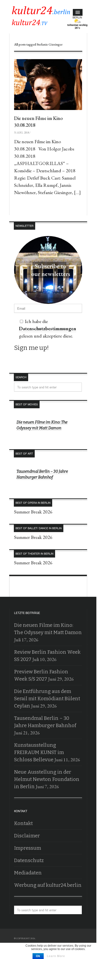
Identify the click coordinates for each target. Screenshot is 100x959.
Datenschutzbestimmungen (57, 44)
